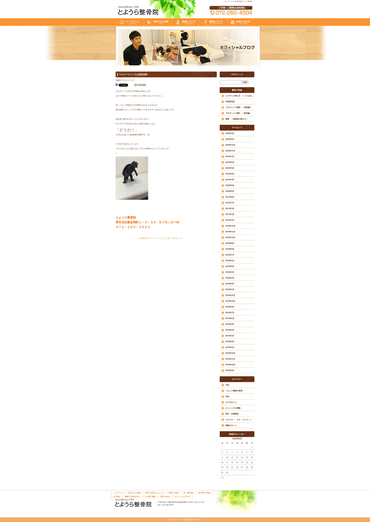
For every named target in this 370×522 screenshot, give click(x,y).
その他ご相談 (150, 497)
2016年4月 (229, 272)
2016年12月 (230, 226)
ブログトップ (237, 74)
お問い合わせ (240, 22)
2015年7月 (229, 313)
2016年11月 (230, 232)
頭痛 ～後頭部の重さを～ (236, 119)
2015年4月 (229, 330)
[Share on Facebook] (117, 85)
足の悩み (117, 497)
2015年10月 (230, 301)
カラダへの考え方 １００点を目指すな (239, 96)
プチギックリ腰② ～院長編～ (238, 107)
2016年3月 (229, 278)
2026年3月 (229, 133)
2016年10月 (230, 237)
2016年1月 (229, 289)
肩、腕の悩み (189, 493)
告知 (227, 396)
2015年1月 (229, 347)
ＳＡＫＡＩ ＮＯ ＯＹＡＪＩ (238, 419)
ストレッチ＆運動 (232, 408)
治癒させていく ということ (151, 238)
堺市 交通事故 (232, 414)
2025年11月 (230, 151)
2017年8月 (229, 197)
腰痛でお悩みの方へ (213, 22)
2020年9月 (229, 185)
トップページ (129, 22)
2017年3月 (229, 214)
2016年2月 (229, 284)
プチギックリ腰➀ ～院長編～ (238, 113)
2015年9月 (229, 307)
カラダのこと (231, 402)
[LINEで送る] (140, 85)
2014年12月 (230, 353)
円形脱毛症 (230, 101)
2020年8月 (229, 191)
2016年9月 (229, 243)
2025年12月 (230, 145)
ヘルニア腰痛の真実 (233, 391)
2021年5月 (229, 168)
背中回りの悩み (204, 493)
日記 (227, 385)
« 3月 (222, 477)
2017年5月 (229, 208)
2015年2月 (229, 341)
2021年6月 (229, 162)
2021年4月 (229, 174)
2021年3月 (229, 180)
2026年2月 (229, 139)
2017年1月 (229, 220)
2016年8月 (229, 249)
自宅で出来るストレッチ (154, 493)
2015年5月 (229, 324)
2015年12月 (230, 295)
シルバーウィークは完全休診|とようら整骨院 (237, 1)
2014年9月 (229, 370)
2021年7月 (229, 156)
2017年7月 (229, 203)
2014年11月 (230, 359)
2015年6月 (229, 318)
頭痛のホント (231, 425)
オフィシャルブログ (182, 497)
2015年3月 (229, 336)
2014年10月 (230, 365)
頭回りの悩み (185, 22)
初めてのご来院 (157, 22)
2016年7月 (229, 255)
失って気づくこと (176, 238)
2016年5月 (229, 266)
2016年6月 (229, 260)
